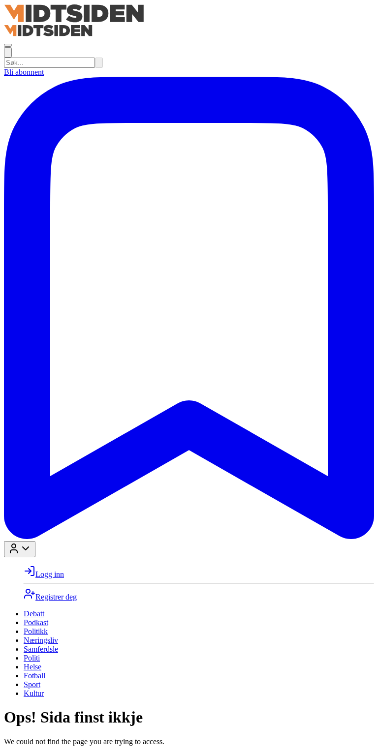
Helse (32, 667)
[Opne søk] (8, 52)
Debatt (34, 613)
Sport (32, 684)
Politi (32, 658)
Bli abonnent (24, 72)
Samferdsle (41, 649)
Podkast (36, 622)
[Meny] (8, 45)
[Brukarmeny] (19, 549)
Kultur (34, 693)
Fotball (34, 675)
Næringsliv (41, 640)
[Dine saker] (189, 536)
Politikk (36, 631)
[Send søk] (99, 63)
